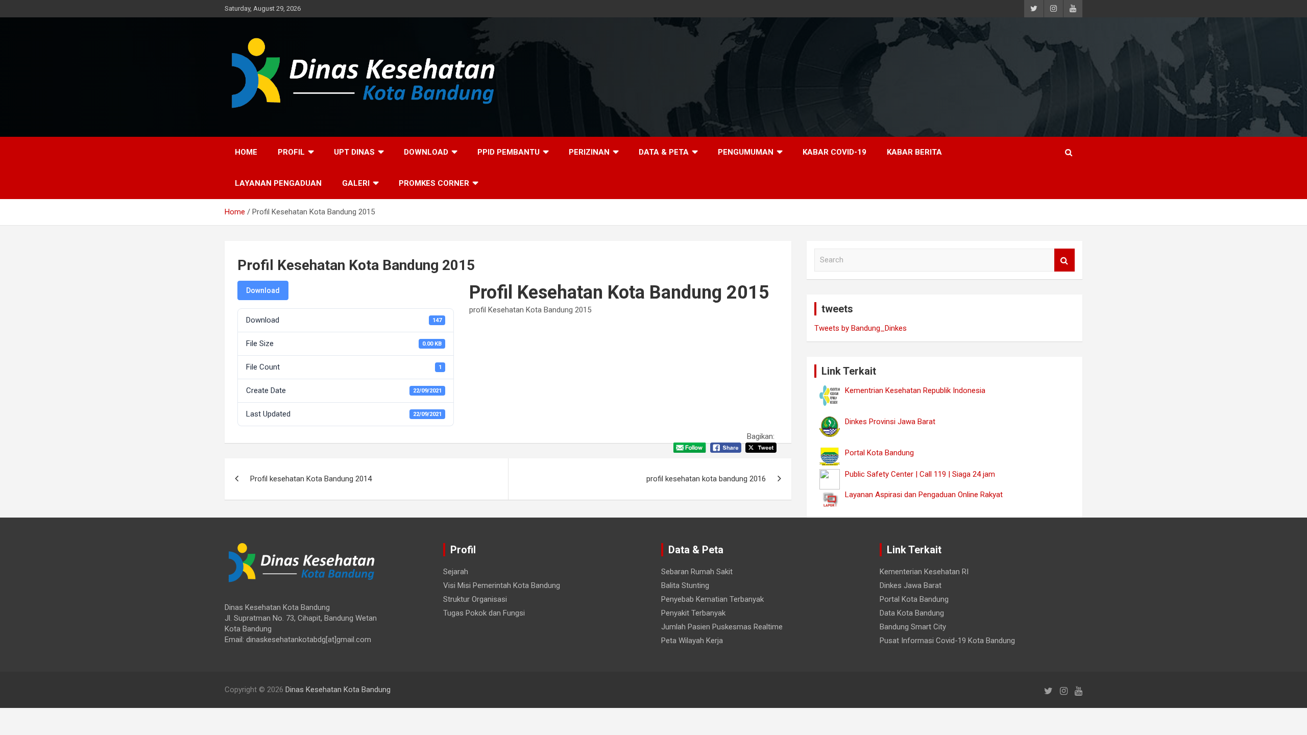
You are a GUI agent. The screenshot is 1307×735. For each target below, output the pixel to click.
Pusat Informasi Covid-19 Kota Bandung (947, 640)
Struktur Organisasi (475, 599)
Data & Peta (664, 152)
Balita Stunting (685, 585)
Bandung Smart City (913, 626)
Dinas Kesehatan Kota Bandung (338, 689)
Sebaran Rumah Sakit (697, 571)
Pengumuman (745, 152)
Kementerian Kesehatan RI (924, 571)
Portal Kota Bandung (914, 599)
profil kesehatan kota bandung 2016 (706, 478)
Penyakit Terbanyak (693, 613)
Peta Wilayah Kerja (692, 640)
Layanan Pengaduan (278, 183)
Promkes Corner (434, 183)
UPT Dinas (354, 152)
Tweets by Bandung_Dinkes (860, 328)
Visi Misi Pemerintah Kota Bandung (501, 585)
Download (426, 152)
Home (246, 152)
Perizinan (589, 152)
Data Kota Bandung (912, 613)
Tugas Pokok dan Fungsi (484, 613)
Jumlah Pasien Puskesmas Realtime (722, 626)
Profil (291, 152)
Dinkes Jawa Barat (910, 585)
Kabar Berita (914, 152)
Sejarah (455, 571)
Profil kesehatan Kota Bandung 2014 (311, 478)
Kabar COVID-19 (834, 152)
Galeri (356, 183)
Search (1064, 260)
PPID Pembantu (508, 152)
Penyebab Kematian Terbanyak (712, 599)
